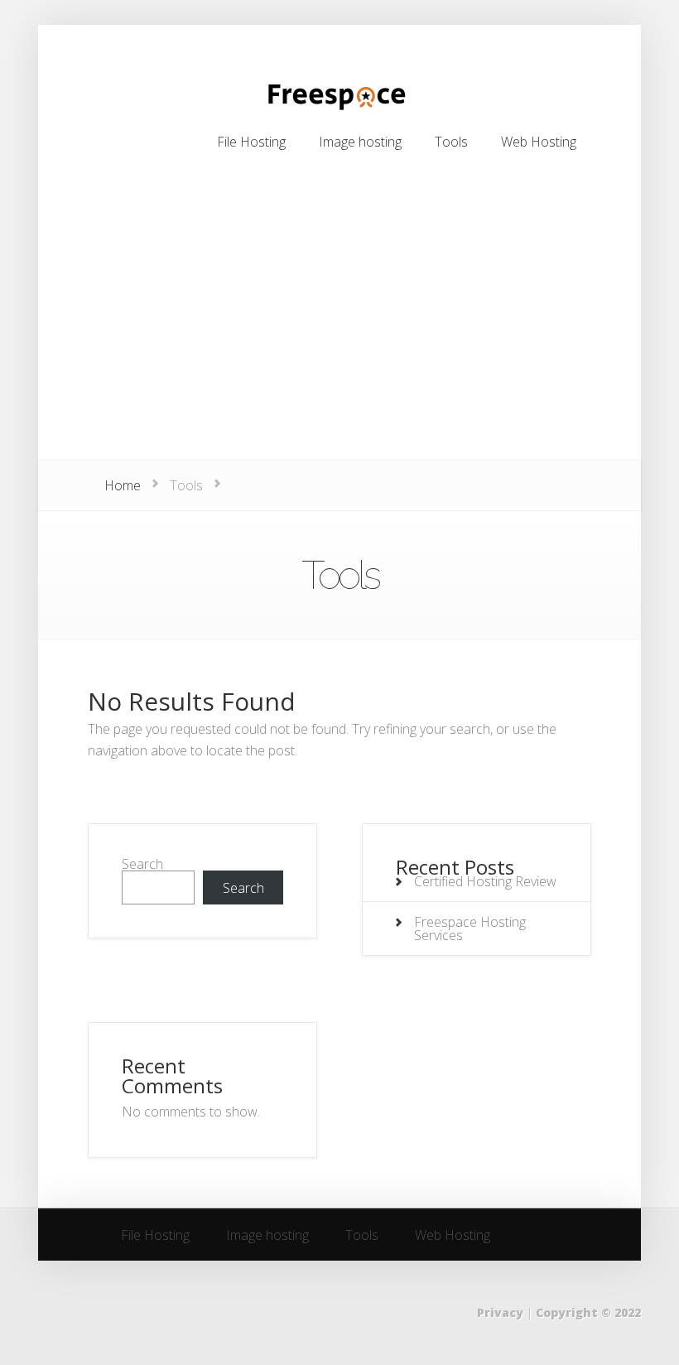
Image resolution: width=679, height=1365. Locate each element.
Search (142, 864)
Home (122, 485)
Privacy (500, 1312)
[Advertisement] (339, 335)
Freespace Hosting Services (470, 928)
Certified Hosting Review (485, 881)
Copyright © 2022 (588, 1312)
